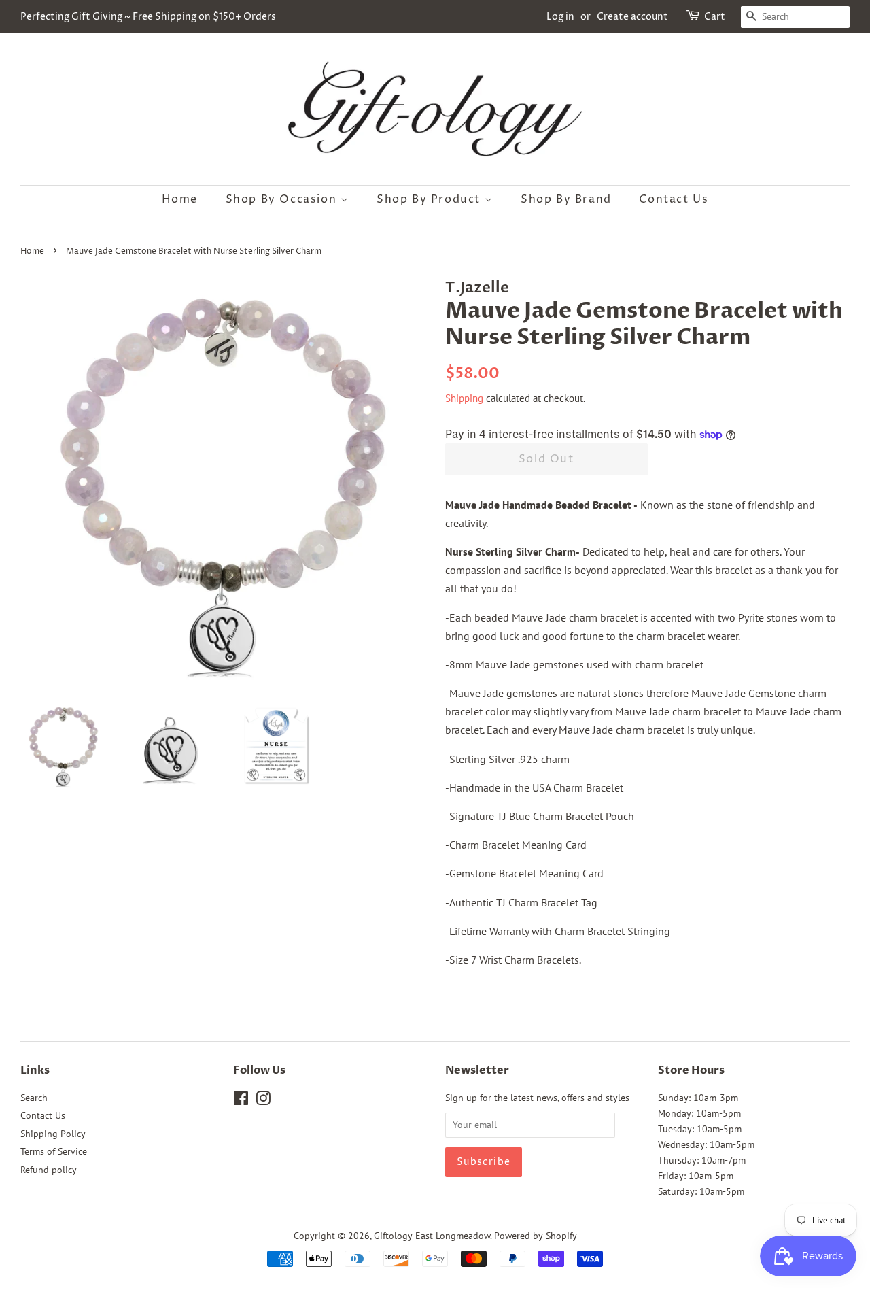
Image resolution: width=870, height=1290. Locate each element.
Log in (560, 16)
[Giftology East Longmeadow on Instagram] (263, 1101)
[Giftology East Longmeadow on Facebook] (241, 1101)
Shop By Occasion (283, 199)
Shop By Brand (566, 199)
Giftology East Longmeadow (432, 1235)
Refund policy (48, 1170)
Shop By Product (431, 199)
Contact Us (673, 199)
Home (180, 199)
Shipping (464, 398)
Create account (632, 16)
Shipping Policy (53, 1133)
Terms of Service (53, 1151)
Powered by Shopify (535, 1235)
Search (34, 1097)
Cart (714, 16)
